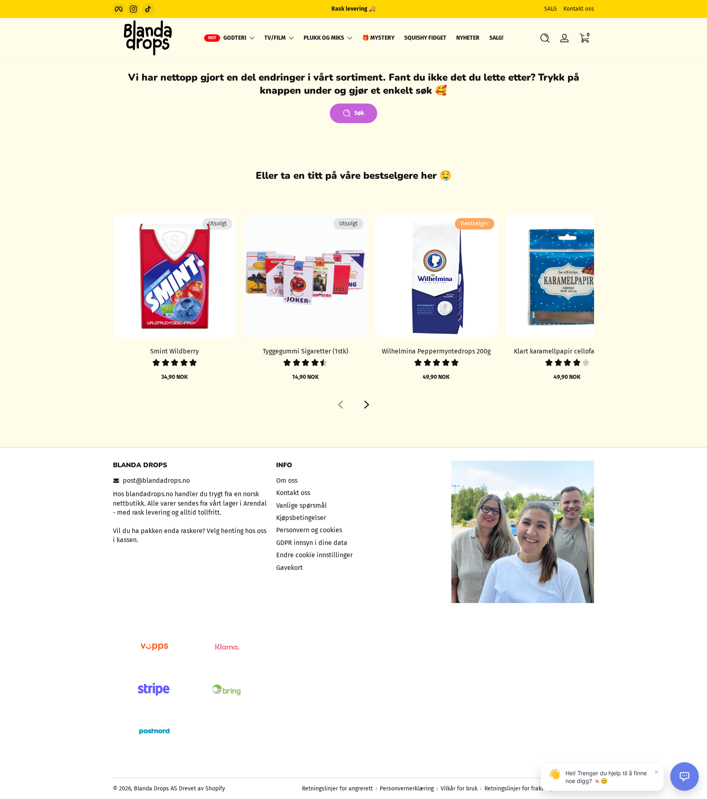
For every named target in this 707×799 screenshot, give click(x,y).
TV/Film (275, 37)
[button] (545, 38)
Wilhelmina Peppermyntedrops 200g (436, 351)
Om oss (286, 480)
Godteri (234, 37)
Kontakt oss (578, 8)
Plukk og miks (324, 37)
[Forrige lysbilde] (340, 404)
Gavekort (289, 568)
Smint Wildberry (174, 351)
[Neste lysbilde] (366, 404)
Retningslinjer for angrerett (337, 788)
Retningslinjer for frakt (513, 788)
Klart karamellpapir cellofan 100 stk (567, 351)
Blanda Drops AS (156, 788)
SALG (550, 8)
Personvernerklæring (407, 788)
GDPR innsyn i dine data (311, 543)
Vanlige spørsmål (301, 505)
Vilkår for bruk (459, 788)
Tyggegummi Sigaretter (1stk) (305, 351)
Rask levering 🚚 (353, 8)
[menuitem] (353, 480)
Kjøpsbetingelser (301, 518)
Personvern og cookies (309, 530)
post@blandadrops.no (156, 480)
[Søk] (545, 38)
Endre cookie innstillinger (314, 555)
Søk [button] (359, 113)
